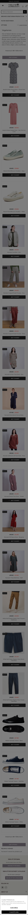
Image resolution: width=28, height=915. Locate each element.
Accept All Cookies (14, 912)
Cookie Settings (14, 907)
